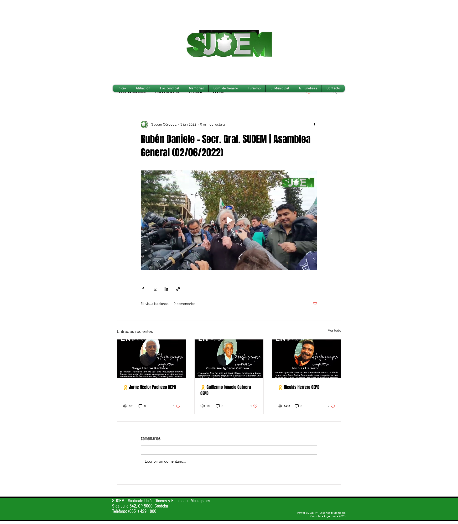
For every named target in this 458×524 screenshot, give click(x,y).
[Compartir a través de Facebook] (143, 289)
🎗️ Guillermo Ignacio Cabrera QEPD (225, 390)
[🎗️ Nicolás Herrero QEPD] (306, 358)
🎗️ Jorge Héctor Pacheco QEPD (149, 387)
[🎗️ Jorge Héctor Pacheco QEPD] (151, 358)
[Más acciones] (314, 124)
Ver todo (334, 330)
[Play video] (229, 220)
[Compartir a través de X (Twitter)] (154, 289)
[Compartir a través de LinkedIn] (166, 289)
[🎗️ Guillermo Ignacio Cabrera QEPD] (229, 358)
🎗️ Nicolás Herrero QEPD (298, 387)
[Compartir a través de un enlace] (178, 289)
